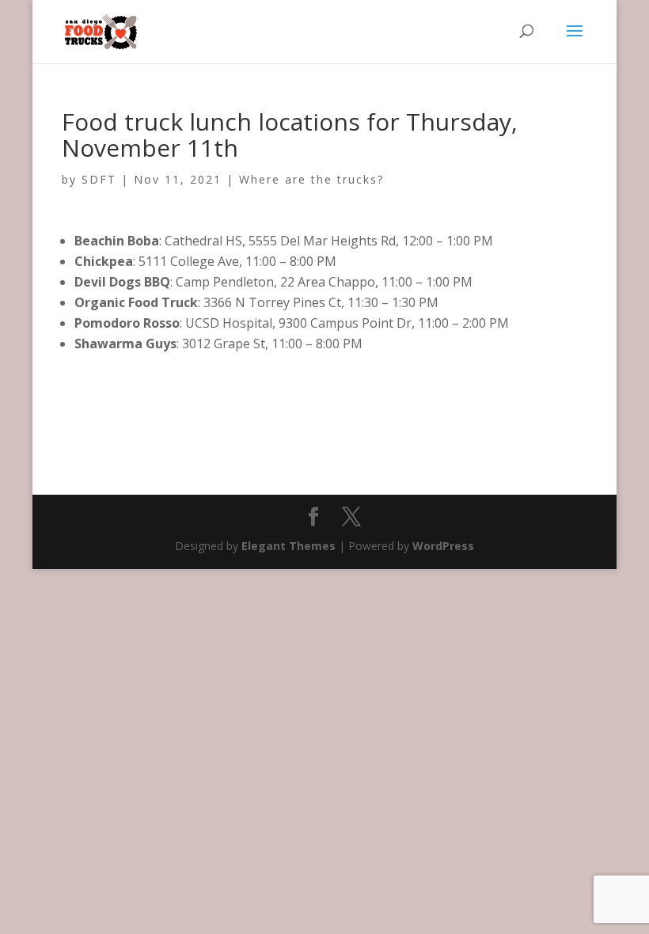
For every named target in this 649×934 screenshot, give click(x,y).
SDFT (99, 179)
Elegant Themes (288, 545)
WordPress (443, 545)
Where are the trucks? (311, 179)
